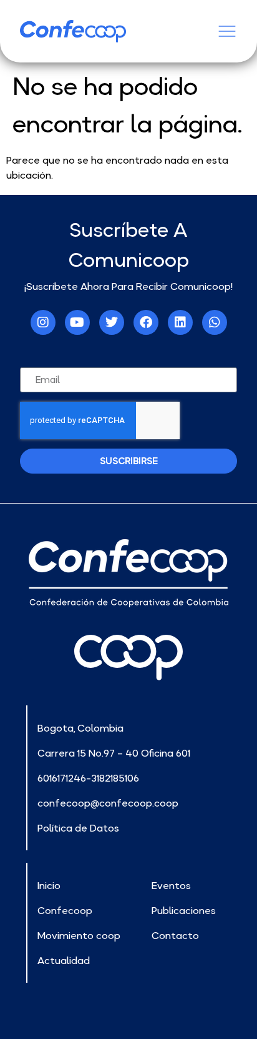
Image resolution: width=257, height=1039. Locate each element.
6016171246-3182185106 (88, 778)
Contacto (175, 935)
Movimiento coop (78, 935)
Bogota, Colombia (80, 728)
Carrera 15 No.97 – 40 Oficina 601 (113, 753)
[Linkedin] (180, 322)
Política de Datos (78, 828)
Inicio (49, 885)
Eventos (171, 885)
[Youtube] (77, 322)
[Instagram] (43, 322)
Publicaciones (184, 910)
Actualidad (63, 960)
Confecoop (64, 910)
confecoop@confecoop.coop (107, 803)
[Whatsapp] (214, 322)
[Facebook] (145, 322)
